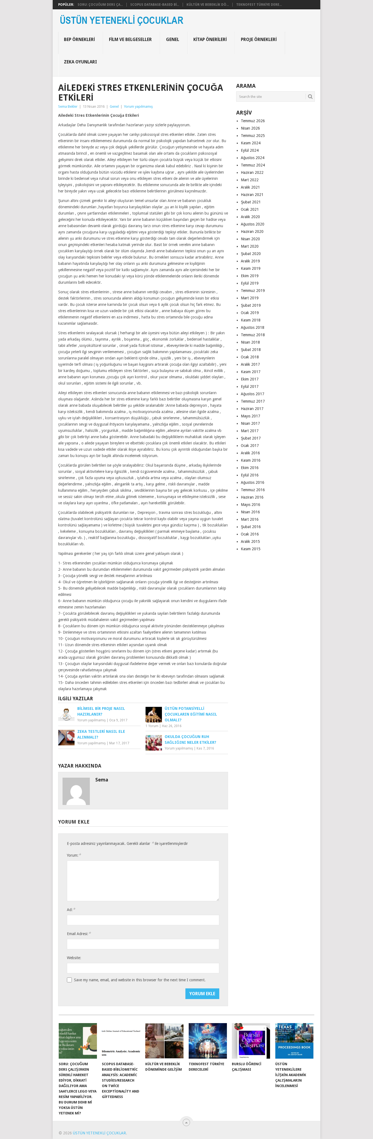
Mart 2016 (250, 519)
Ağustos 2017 (252, 394)
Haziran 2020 (252, 231)
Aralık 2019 (250, 261)
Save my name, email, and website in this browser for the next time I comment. (140, 980)
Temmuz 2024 (253, 165)
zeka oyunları (80, 62)
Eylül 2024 (250, 150)
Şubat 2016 (251, 527)
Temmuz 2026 (253, 121)
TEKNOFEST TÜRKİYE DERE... (259, 5)
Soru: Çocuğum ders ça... (100, 5)
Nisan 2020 (250, 239)
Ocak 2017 (250, 445)
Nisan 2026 (250, 128)
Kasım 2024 (250, 143)
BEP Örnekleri (79, 39)
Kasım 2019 (250, 268)
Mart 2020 (250, 246)
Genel (172, 39)
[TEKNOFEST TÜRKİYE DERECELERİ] (208, 1041)
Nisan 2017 (250, 423)
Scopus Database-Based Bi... (154, 5)
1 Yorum (152, 726)
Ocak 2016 (250, 534)
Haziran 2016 (252, 497)
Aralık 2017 (250, 364)
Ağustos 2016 (252, 482)
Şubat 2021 (251, 202)
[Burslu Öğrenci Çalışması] (251, 1041)
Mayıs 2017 (250, 416)
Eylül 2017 (250, 386)
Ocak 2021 (250, 209)
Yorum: (74, 855)
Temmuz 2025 (253, 135)
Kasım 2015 (250, 549)
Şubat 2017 (251, 438)
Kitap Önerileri (210, 39)
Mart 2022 (250, 180)
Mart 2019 (250, 298)
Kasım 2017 (250, 372)
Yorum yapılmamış (138, 106)
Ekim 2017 (250, 379)
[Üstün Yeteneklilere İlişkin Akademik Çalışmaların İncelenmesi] (294, 1041)
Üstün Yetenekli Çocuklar (99, 1133)
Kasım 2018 (250, 320)
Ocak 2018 (250, 357)
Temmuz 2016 (253, 490)
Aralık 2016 (250, 453)
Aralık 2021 (250, 187)
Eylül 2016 (250, 475)
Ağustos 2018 (252, 327)
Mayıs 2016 (250, 504)
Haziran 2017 (252, 408)
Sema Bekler (68, 106)
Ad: (71, 909)
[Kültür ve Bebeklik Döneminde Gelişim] (164, 1041)
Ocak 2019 (250, 313)
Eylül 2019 (250, 283)
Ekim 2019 (250, 276)
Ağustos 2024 (252, 158)
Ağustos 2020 (252, 224)
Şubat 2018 (251, 349)
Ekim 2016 (250, 467)
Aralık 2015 (250, 541)
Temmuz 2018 (253, 335)
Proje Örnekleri (259, 39)
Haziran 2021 (252, 194)
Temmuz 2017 (253, 401)
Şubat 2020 (251, 253)
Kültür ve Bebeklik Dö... (208, 5)
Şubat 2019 (251, 305)
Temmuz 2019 (253, 290)
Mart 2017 (250, 431)
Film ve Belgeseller (130, 39)
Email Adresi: (79, 933)
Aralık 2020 (250, 217)
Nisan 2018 (250, 342)
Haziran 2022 (252, 172)
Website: (74, 958)
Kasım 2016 (250, 460)
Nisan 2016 (250, 512)
